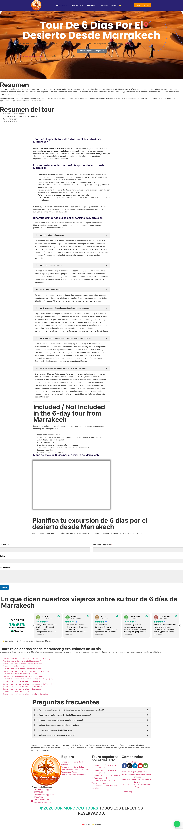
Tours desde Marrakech (33, 56)
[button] (179, 625)
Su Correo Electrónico (102, 545)
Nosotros (104, 5)
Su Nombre (5, 545)
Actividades (91, 5)
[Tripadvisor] (145, 765)
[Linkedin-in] (135, 765)
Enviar (4, 587)
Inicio (58, 5)
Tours (64, 5)
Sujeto (2, 556)
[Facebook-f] (124, 765)
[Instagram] (129, 765)
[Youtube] (140, 765)
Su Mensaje (5, 567)
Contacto (113, 5)
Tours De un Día (77, 5)
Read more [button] (40, 635)
